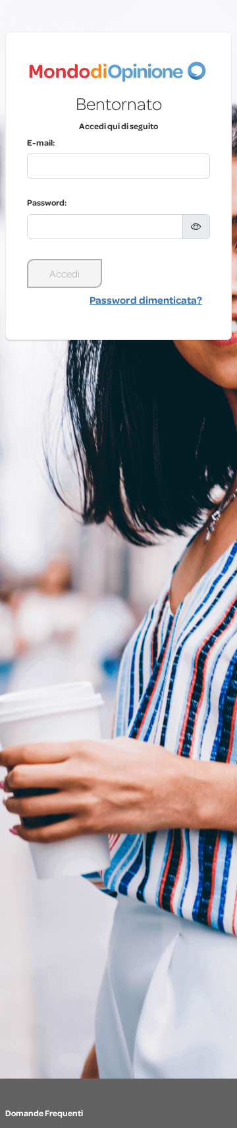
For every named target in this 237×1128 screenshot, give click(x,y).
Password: (46, 202)
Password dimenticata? (146, 300)
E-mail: (41, 142)
